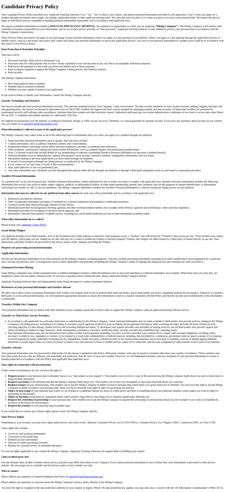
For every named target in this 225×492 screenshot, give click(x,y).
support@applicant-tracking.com (41, 123)
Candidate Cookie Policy (33, 224)
